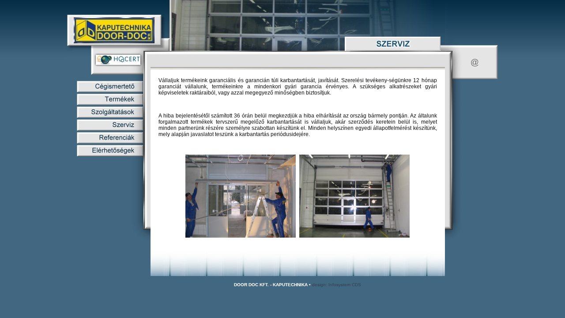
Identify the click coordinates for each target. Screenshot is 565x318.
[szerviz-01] (240, 236)
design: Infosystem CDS (336, 284)
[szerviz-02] (354, 236)
